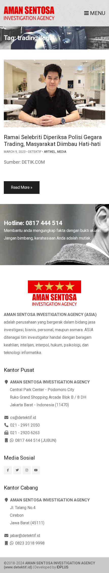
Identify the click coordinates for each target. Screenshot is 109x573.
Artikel (50, 152)
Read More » (21, 187)
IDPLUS (62, 567)
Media (61, 152)
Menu (97, 13)
